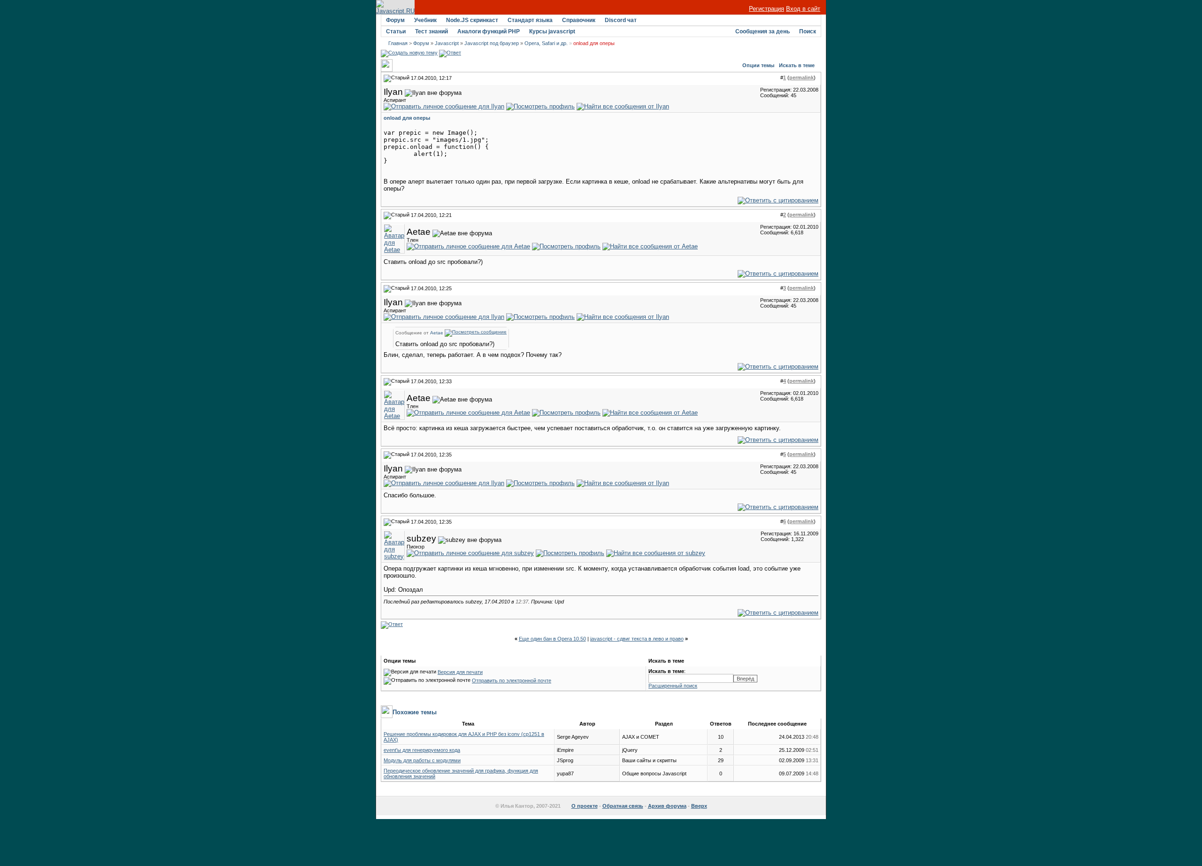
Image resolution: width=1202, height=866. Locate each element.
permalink (801, 77)
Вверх (699, 806)
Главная (398, 43)
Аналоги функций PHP (488, 31)
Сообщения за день (762, 31)
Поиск (807, 31)
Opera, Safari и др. (546, 43)
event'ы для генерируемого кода (422, 750)
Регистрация (766, 8)
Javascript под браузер (491, 43)
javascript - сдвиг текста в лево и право (637, 639)
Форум (395, 20)
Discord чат (621, 20)
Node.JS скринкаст (472, 20)
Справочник (578, 20)
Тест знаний (431, 31)
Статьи (396, 31)
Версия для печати (460, 672)
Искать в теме (797, 65)
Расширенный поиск (672, 685)
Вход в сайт (803, 8)
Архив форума (667, 806)
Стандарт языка (530, 20)
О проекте (584, 806)
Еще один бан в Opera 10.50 (552, 639)
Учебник (425, 20)
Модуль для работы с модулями (422, 760)
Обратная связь (622, 806)
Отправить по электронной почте (511, 680)
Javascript (447, 43)
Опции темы (758, 65)
